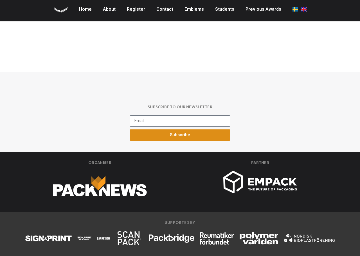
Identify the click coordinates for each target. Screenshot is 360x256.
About (109, 9)
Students (224, 9)
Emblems (194, 9)
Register (136, 9)
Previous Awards (263, 9)
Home (85, 9)
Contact (164, 9)
